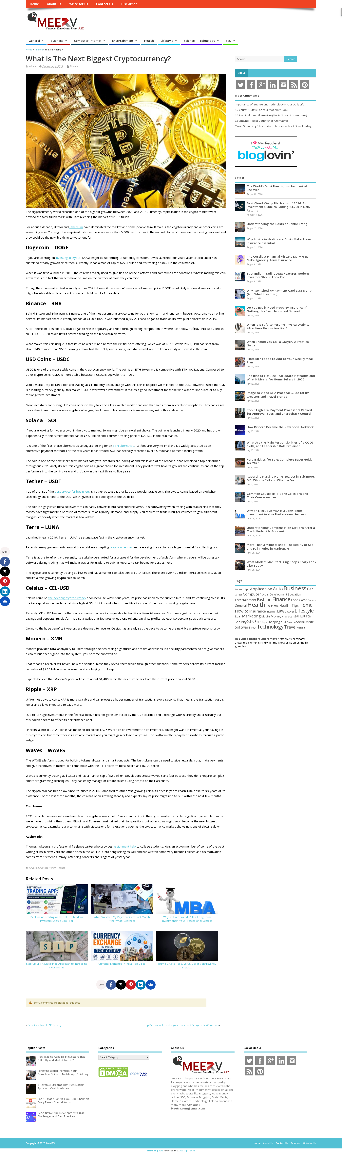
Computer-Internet (88, 41)
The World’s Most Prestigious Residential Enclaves (277, 188)
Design (265, 594)
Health (149, 41)
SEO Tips (261, 622)
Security (241, 622)
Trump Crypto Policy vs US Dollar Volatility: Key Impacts (187, 965)
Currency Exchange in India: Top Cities (121, 963)
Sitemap (295, 1143)
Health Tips (289, 605)
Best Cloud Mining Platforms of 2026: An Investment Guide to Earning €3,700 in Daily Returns (278, 206)
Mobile (265, 616)
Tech (253, 627)
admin (32, 66)
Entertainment (122, 41)
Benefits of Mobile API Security (45, 1025)
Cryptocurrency (47, 867)
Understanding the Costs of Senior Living (277, 224)
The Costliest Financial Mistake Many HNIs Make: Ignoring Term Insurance (277, 258)
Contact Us (104, 4)
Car (310, 589)
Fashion (264, 599)
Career (238, 594)
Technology (270, 626)
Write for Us (78, 4)
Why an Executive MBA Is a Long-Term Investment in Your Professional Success (187, 919)
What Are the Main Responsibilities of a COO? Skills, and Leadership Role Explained (280, 444)
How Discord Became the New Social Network (280, 427)
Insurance (257, 611)
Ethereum (76, 227)
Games (311, 600)
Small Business (288, 622)
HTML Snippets (155, 1150)
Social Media (305, 622)
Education (294, 594)
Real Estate (302, 616)
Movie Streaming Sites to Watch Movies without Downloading (273, 126)
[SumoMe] (151, 985)
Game (303, 600)
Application (261, 589)
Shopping (274, 622)
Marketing (251, 616)
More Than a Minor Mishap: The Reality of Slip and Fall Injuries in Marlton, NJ (280, 546)
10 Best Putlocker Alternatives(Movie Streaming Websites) (271, 115)
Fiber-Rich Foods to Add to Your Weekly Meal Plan (280, 360)
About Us (54, 4)
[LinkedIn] (141, 985)
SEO (228, 41)
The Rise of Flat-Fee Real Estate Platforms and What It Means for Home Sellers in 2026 (281, 377)
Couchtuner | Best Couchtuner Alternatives (262, 120)
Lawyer (289, 611)
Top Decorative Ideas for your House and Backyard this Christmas (181, 1025)
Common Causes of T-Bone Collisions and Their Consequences (277, 495)
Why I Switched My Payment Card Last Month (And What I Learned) (122, 919)
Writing (301, 627)
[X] (121, 985)
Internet (271, 611)
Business (56, 41)
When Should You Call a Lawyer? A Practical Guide (278, 343)
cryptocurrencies (121, 547)
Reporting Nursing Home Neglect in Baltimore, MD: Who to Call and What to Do (281, 478)
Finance (74, 66)
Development (278, 594)
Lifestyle (167, 41)
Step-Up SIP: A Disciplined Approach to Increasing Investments (56, 965)
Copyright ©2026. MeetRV (40, 1143)
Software (242, 627)
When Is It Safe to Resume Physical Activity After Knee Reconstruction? (278, 326)
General (34, 41)
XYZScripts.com (186, 1150)
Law (280, 611)
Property (287, 616)
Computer (252, 594)
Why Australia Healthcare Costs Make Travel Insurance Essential (279, 241)
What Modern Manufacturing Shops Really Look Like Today (281, 563)
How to (242, 611)
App (247, 589)
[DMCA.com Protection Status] (113, 1077)
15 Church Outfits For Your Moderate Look (261, 110)
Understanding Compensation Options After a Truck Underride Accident (281, 529)
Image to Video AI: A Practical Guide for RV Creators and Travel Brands (278, 394)
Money (276, 616)
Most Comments (247, 96)
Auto (278, 589)
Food (295, 599)
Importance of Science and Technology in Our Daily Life (269, 104)
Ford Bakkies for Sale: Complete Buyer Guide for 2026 (280, 461)
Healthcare (272, 606)
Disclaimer (129, 4)
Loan (238, 616)
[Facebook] (111, 985)
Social (242, 73)
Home (34, 4)
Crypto (33, 867)
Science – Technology (199, 41)
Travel (290, 627)
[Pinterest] (131, 985)
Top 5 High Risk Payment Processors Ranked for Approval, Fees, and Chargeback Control (279, 411)
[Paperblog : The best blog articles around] (138, 1077)
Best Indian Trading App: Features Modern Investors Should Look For (56, 919)
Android (239, 589)
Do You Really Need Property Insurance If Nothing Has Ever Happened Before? (277, 309)
